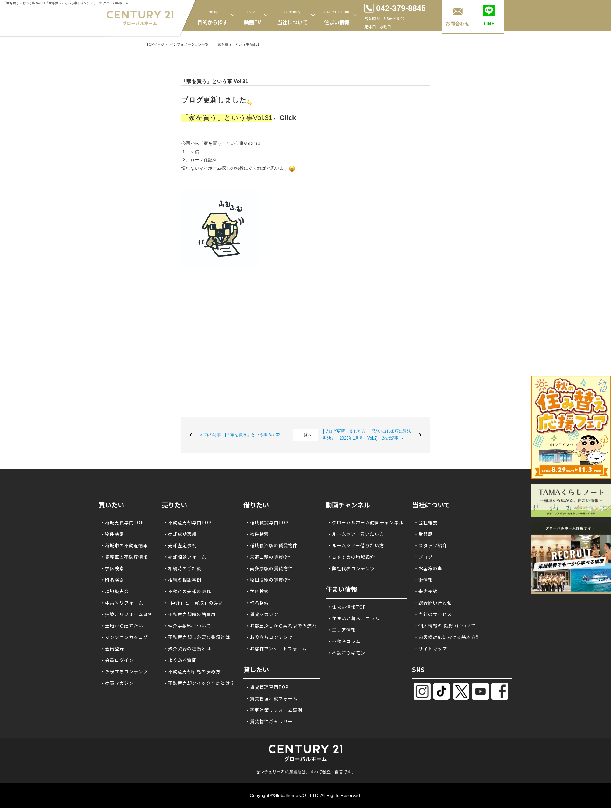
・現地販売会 (114, 591)
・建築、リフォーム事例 (126, 614)
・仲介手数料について (187, 625)
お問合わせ (457, 23)
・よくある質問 (180, 660)
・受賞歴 (423, 534)
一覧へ (305, 435)
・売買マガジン (117, 683)
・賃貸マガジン (261, 614)
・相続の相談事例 (182, 580)
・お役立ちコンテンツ (124, 671)
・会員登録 (112, 648)
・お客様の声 (428, 568)
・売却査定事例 (180, 545)
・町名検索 (112, 580)
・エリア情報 (341, 630)
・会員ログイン (117, 660)
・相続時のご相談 (182, 568)
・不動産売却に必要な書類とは (196, 637)
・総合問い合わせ (433, 602)
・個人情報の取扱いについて (445, 625)
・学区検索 (112, 568)
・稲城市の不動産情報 (124, 545)
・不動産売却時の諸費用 (189, 614)
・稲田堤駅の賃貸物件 (269, 580)
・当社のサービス (433, 614)
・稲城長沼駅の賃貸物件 (271, 545)
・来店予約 (426, 591)
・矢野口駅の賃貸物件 (269, 557)
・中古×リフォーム (121, 602)
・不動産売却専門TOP (187, 522)
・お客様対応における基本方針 (447, 637)
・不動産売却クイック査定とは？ (199, 683)
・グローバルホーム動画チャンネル (365, 522)
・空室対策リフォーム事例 (273, 710)
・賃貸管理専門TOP (267, 687)
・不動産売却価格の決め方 (192, 671)
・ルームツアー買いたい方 (355, 534)
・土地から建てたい (121, 625)
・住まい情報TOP (346, 607)
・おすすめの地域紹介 (351, 557)
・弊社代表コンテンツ (351, 568)
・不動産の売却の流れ (187, 591)
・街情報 (423, 580)
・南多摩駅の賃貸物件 (269, 568)
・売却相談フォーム (184, 557)
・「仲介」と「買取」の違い (193, 602)
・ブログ (423, 557)
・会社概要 (426, 522)
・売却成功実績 (180, 534)
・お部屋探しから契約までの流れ (281, 625)
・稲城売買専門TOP (122, 522)
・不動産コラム (344, 641)
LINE (489, 23)
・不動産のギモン (346, 652)
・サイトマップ (430, 648)
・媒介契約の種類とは (187, 648)
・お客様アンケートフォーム (276, 648)
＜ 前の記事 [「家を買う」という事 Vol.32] (240, 434)
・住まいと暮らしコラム (353, 618)
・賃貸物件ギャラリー (269, 721)
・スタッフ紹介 (430, 545)
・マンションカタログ (124, 637)
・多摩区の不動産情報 (124, 557)
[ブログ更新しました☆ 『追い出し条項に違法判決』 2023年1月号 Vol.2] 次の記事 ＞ (367, 435)
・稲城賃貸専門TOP (267, 522)
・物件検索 (112, 534)
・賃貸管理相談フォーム (271, 698)
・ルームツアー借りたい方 (355, 545)
